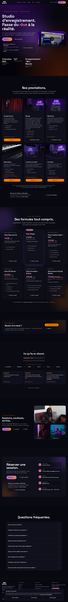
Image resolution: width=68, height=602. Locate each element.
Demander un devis (34, 139)
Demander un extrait (52, 324)
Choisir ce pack (13, 261)
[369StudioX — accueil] (4, 2)
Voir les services (18, 39)
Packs (24, 2)
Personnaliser (53, 597)
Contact (38, 2)
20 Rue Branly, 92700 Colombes (42, 586)
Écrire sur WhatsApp (28, 47)
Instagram (7, 429)
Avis (33, 2)
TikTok (25, 429)
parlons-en (52, 302)
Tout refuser (34, 597)
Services (19, 2)
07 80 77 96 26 (53, 2)
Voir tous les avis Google (33, 387)
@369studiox (38, 588)
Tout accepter (15, 597)
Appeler (49, 328)
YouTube (17, 429)
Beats (29, 2)
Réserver (61, 2)
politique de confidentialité (46, 594)
